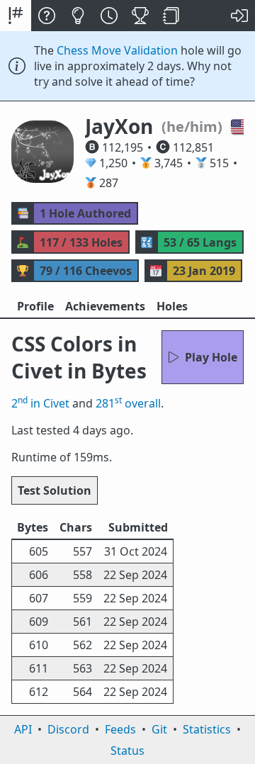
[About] (46, 15)
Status (127, 750)
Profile (35, 306)
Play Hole (211, 357)
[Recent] (109, 15)
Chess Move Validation (117, 50)
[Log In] (239, 15)
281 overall (128, 403)
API (23, 729)
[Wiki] (171, 15)
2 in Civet (40, 403)
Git (159, 729)
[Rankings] (140, 15)
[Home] (15, 15)
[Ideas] (78, 15)
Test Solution (54, 490)
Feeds (120, 729)
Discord (68, 729)
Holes (172, 306)
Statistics (207, 729)
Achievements (105, 306)
